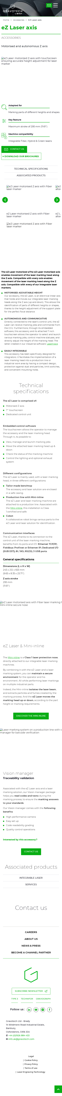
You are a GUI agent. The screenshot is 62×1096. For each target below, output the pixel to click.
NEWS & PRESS (31, 946)
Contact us (17, 149)
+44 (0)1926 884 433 (18, 1036)
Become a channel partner (31, 952)
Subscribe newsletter (29, 991)
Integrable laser (31, 878)
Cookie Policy (31, 1060)
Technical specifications (31, 169)
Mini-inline (16, 508)
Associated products (31, 175)
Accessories (18, 20)
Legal (31, 1056)
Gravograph (43, 999)
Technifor (27, 999)
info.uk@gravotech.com (21, 1039)
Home (6, 20)
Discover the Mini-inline (31, 716)
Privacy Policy (31, 1064)
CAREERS (31, 932)
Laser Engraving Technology (31, 1072)
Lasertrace (52, 344)
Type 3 (14, 999)
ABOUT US (31, 939)
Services (31, 884)
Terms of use (31, 1068)
